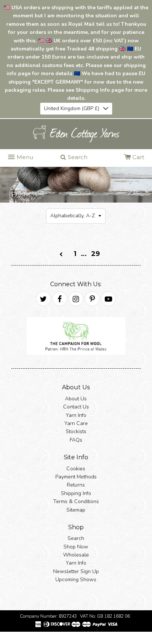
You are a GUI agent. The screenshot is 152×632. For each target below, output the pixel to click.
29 (95, 254)
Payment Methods (76, 476)
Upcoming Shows (75, 579)
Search (76, 538)
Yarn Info (76, 415)
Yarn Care (76, 423)
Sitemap (75, 509)
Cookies (75, 468)
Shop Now (75, 546)
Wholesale (76, 554)
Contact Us (76, 406)
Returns (76, 484)
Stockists (76, 431)
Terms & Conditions (76, 501)
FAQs (76, 439)
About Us (76, 398)
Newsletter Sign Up (76, 571)
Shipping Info (76, 493)
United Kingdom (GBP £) (71, 108)
